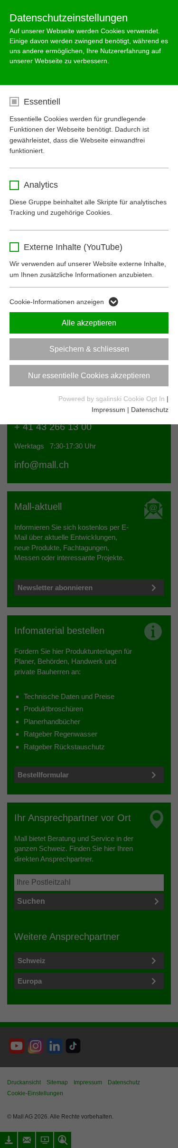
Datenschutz (150, 409)
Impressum (108, 409)
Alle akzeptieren (89, 323)
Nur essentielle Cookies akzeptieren (89, 376)
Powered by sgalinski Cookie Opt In (112, 398)
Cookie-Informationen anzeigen (56, 302)
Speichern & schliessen (89, 349)
